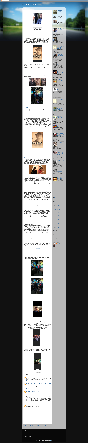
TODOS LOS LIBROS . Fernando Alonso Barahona (60, 117)
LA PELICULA (26, 107)
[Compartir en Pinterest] (40, 372)
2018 (55, 230)
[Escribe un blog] (37, 372)
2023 (55, 197)
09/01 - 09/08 (57, 215)
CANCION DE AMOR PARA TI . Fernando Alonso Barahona (60, 134)
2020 (55, 201)
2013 (55, 237)
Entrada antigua (47, 425)
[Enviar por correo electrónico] (36, 372)
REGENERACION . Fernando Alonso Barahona (60, 126)
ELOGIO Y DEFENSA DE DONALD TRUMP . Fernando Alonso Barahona (60, 153)
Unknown (28, 391)
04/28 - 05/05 (57, 223)
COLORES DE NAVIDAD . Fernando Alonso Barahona (60, 72)
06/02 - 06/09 (57, 220)
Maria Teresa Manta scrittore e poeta (32, 383)
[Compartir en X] (38, 372)
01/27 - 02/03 (57, 228)
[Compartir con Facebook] (39, 372)
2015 (55, 234)
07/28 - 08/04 (57, 216)
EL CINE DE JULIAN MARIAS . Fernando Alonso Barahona (60, 161)
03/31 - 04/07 (57, 224)
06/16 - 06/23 (57, 219)
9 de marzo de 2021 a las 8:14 (35, 391)
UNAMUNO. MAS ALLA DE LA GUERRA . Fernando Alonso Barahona (60, 11)
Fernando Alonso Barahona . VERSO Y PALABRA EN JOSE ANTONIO (60, 47)
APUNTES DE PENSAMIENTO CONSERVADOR (60, 108)
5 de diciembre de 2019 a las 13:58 (45, 383)
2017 (55, 231)
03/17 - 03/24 (57, 226)
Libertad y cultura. (29, 5)
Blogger (51, 440)
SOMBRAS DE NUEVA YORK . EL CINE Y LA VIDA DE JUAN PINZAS (60, 55)
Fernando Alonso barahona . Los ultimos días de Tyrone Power (60, 63)
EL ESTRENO (37, 248)
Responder (28, 380)
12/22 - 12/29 (57, 205)
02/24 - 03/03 (57, 227)
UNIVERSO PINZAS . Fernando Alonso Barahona (60, 29)
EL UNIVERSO (26, 157)
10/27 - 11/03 (57, 212)
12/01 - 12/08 (57, 206)
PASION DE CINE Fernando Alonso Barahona (60, 80)
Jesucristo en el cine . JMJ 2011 (60, 20)
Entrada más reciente (28, 425)
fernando (58, 243)
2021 (55, 200)
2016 (55, 233)
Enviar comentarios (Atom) (32, 427)
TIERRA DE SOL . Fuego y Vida (60, 178)
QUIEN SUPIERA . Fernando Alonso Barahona (60, 38)
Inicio (38, 425)
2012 (55, 238)
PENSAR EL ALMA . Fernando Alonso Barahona (60, 89)
